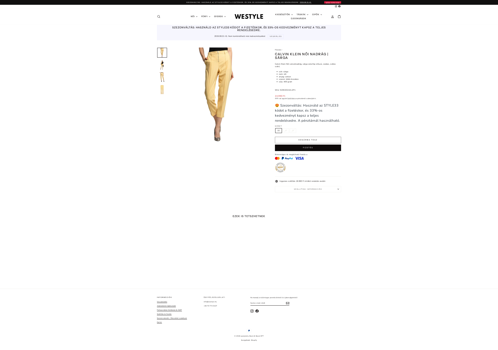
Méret (278, 126)
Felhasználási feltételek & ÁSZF (169, 310)
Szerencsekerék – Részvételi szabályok (172, 318)
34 (286, 130)
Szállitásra (291, 98)
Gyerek (219, 16)
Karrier (159, 322)
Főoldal (278, 50)
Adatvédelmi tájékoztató (166, 306)
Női (193, 16)
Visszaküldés (162, 302)
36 (293, 130)
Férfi (204, 16)
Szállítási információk (308, 189)
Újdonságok (298, 18)
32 (278, 130)
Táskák (301, 14)
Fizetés (308, 148)
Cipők (316, 14)
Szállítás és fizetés (164, 314)
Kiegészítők (283, 14)
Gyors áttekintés (179, 265)
